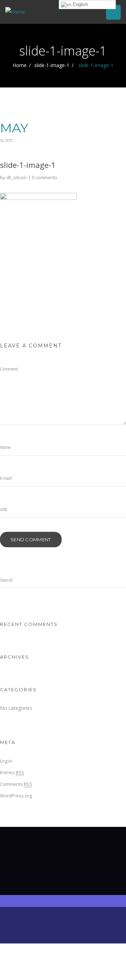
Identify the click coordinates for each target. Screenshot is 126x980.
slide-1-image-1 (51, 65)
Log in (6, 761)
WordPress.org (16, 795)
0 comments (44, 177)
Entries (12, 772)
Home (20, 65)
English (79, 4)
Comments (16, 784)
